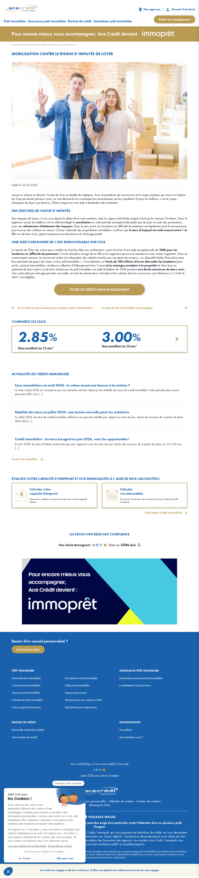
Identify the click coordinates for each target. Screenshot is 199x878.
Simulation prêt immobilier (112, 21)
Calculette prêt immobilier (27, 699)
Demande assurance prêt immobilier (141, 678)
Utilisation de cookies (121, 801)
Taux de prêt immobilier (26, 692)
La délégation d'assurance (135, 685)
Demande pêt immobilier (26, 678)
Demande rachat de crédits (28, 729)
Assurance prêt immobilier (47, 21)
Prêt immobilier (15, 21)
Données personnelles (92, 801)
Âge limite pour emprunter (81, 707)
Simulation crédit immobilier (163, 513)
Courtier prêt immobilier (26, 685)
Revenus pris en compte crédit (83, 699)
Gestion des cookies (148, 801)
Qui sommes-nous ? (131, 737)
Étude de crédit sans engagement (99, 289)
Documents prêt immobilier (81, 678)
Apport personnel (75, 692)
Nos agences (151, 9)
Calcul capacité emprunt (26, 707)
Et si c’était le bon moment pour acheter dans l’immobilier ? (55, 308)
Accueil (14, 44)
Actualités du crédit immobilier (29, 44)
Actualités (125, 729)
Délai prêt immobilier (77, 685)
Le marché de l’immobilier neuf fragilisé (127, 308)
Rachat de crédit (80, 21)
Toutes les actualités (25, 459)
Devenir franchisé (183, 9)
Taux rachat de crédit (24, 737)
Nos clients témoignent (74, 544)
